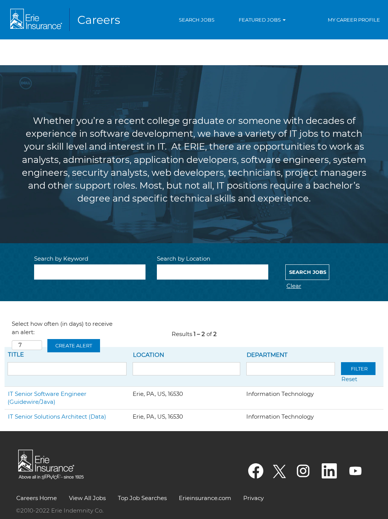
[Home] (67, 20)
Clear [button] (293, 285)
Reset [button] (349, 379)
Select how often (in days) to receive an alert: (62, 327)
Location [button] (148, 354)
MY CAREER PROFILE (354, 20)
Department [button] (267, 354)
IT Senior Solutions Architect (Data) (57, 416)
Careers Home (36, 498)
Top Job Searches (142, 498)
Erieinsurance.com (205, 498)
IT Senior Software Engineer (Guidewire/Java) (47, 397)
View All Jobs (87, 498)
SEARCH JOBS (196, 20)
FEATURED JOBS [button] (260, 20)
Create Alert (73, 345)
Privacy (253, 498)
